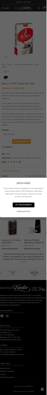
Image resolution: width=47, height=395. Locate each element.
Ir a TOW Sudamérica (23, 205)
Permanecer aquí (23, 211)
